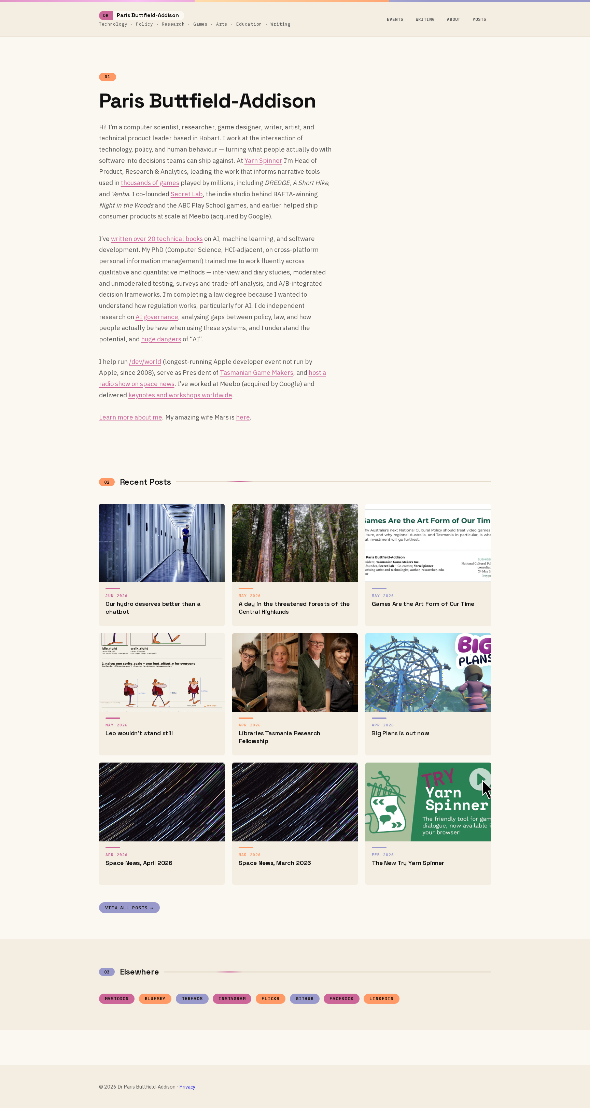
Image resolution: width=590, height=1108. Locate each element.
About (454, 19)
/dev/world (145, 361)
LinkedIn (381, 998)
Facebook (341, 998)
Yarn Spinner (263, 160)
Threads (192, 998)
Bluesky (155, 998)
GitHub (305, 998)
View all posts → (129, 908)
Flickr (271, 998)
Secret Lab (187, 194)
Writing (425, 19)
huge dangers (161, 339)
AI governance (157, 317)
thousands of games (150, 183)
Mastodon (117, 998)
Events (395, 19)
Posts (479, 19)
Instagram (232, 998)
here (243, 417)
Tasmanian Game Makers (256, 372)
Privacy (187, 1086)
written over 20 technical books (157, 239)
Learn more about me (130, 417)
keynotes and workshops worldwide (180, 395)
